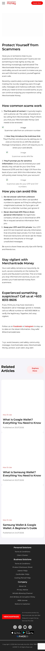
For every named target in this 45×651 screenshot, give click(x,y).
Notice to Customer (22, 604)
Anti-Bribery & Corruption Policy (22, 597)
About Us (22, 586)
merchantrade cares (19, 345)
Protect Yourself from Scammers (20, 47)
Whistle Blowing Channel (22, 593)
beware (15, 342)
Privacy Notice (22, 590)
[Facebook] (15, 627)
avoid (9, 342)
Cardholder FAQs (22, 574)
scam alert (20, 348)
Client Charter (22, 555)
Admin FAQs (22, 571)
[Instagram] (20, 627)
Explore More (35, 369)
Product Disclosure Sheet (22, 567)
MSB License (23, 600)
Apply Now (37, 3)
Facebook (17, 326)
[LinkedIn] (30, 627)
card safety (24, 342)
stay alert (30, 348)
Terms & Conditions (22, 552)
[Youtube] (25, 627)
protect (12, 348)
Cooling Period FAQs (22, 578)
